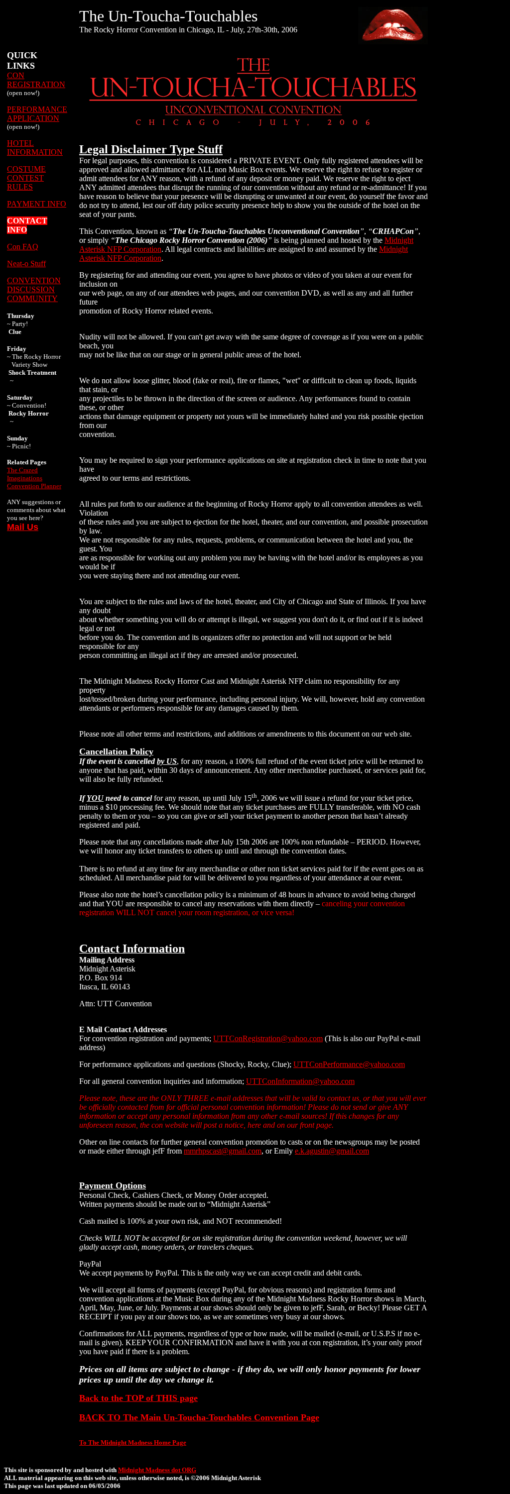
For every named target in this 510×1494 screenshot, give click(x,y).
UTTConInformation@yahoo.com (300, 1081)
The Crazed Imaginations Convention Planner (34, 478)
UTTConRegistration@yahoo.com (268, 1038)
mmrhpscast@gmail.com (222, 1151)
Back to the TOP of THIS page (138, 1398)
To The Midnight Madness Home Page (132, 1442)
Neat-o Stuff (26, 263)
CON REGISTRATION (36, 80)
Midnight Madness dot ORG (157, 1470)
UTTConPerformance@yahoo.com (349, 1064)
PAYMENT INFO (36, 204)
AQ (32, 246)
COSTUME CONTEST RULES (26, 178)
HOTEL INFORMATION (35, 147)
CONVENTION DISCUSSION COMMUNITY (34, 289)
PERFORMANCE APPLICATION (37, 113)
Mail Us (22, 527)
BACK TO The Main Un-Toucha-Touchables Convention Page (199, 1417)
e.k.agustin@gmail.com (332, 1151)
